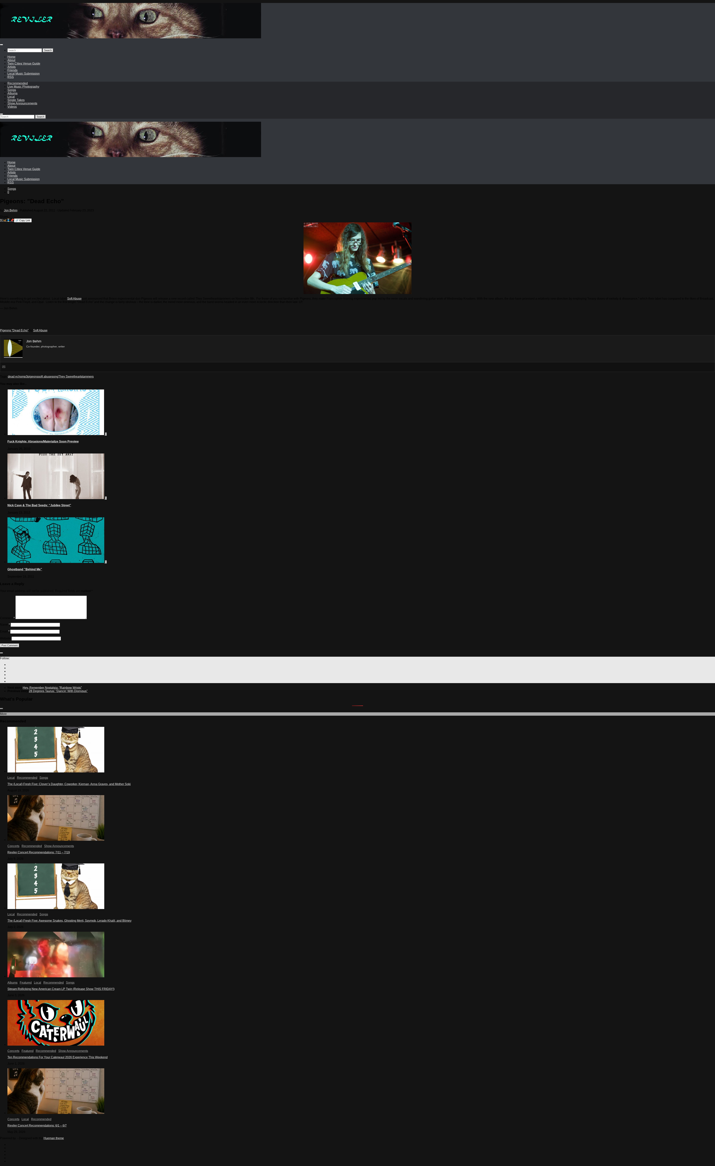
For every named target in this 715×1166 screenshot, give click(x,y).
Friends (12, 70)
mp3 (25, 376)
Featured (26, 982)
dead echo (15, 376)
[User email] (3, 367)
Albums (12, 93)
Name (5, 624)
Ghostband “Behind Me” (24, 569)
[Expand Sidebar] (1, 653)
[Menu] (1, 44)
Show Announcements (22, 103)
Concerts (13, 846)
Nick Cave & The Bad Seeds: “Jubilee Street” (39, 505)
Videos (12, 106)
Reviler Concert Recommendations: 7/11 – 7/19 (38, 852)
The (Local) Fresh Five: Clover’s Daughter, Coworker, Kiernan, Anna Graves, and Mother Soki (69, 784)
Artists (11, 66)
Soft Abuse (74, 298)
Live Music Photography (23, 86)
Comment (7, 618)
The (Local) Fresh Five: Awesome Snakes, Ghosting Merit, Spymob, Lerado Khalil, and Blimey (69, 920)
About (11, 60)
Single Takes (16, 100)
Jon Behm (10, 210)
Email (4, 631)
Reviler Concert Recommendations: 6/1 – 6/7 (37, 1125)
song (55, 376)
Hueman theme (54, 1138)
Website (5, 638)
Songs (11, 90)
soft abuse (45, 376)
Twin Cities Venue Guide (23, 63)
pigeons (33, 376)
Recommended (17, 83)
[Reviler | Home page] (130, 37)
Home (11, 56)
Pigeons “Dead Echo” (14, 330)
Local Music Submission (23, 73)
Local (11, 96)
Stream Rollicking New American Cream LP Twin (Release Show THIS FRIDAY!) (61, 989)
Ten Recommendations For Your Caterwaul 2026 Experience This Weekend (57, 1057)
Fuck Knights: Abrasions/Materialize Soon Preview (43, 441)
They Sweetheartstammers (76, 376)
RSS (10, 77)
